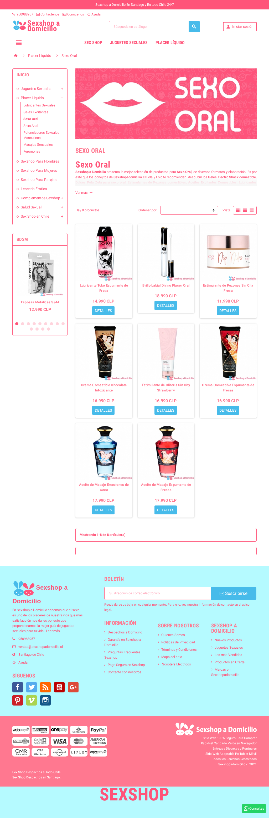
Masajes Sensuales (38, 145)
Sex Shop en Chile (35, 216)
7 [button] (51, 323)
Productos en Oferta (230, 662)
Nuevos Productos (228, 640)
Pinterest (17, 700)
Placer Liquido (32, 98)
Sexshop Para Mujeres (39, 170)
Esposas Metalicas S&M (40, 302)
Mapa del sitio (171, 657)
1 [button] (16, 323)
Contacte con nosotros (124, 672)
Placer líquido (170, 42)
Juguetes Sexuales (129, 42)
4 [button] (34, 323)
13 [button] (48, 329)
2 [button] (22, 323)
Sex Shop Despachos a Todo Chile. (36, 772)
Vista (226, 210)
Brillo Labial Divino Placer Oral (165, 285)
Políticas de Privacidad (178, 642)
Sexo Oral (30, 119)
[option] (40, 283)
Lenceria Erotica (34, 189)
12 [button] (42, 329)
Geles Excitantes (35, 112)
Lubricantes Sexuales (39, 105)
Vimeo (31, 700)
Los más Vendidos (228, 655)
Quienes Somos (173, 635)
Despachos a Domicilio (125, 632)
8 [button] (57, 323)
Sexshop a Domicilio (90, 172)
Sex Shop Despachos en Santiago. (36, 777)
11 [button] (37, 329)
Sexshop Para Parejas (38, 179)
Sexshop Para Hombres (40, 161)
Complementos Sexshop (40, 198)
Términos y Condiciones (179, 650)
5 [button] (40, 323)
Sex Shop (93, 42)
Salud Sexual (31, 207)
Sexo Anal (30, 126)
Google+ (73, 687)
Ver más (84, 193)
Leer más (53, 631)
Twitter (31, 687)
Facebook (17, 687)
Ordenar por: (148, 210)
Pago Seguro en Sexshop (126, 665)
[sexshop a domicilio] (23, 588)
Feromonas (31, 151)
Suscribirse (235, 593)
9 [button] (63, 323)
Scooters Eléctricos (176, 664)
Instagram (45, 700)
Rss (45, 687)
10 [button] (31, 329)
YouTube (59, 687)
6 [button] (45, 323)
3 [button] (28, 323)
